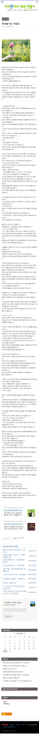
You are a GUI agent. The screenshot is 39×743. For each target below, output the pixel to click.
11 (14, 643)
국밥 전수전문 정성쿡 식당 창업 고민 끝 (13, 524)
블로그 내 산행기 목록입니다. (11, 678)
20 (24, 646)
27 (24, 648)
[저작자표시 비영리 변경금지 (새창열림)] (21, 538)
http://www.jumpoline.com (12, 507)
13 (24, 643)
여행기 (18, 725)
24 (10, 648)
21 (29, 646)
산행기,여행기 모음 (9, 727)
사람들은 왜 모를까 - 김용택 (12, 579)
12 (19, 643)
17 (10, 646)
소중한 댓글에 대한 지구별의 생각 (13, 672)
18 (14, 646)
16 (5, 646)
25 (15, 648)
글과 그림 (5, 546)
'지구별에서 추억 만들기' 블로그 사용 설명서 (16, 675)
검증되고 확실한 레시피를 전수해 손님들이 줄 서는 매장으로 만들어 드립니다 (13, 528)
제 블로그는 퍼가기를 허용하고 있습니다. (15, 665)
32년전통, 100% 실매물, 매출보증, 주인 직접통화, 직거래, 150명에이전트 (13, 514)
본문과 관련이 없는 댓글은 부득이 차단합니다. (16, 662)
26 (19, 648)
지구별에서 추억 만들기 (13, 602)
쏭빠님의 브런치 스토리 (31, 10)
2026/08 (19, 633)
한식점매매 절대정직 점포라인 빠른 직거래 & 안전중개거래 (14, 510)
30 (5, 651)
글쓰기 (20, 10)
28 (29, 648)
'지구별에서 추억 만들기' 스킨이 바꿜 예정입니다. (17, 681)
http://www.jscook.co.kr (11, 521)
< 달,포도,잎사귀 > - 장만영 (12, 565)
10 (10, 643)
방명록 (9, 10)
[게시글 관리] (9, 538)
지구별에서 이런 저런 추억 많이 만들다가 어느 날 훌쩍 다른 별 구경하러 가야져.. (15, 610)
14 (29, 643)
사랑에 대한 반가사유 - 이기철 (13, 574)
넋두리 (24, 725)
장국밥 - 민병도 (8, 583)
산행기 (12, 725)
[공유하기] (7, 538)
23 (5, 648)
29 (33, 648)
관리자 (15, 10)
